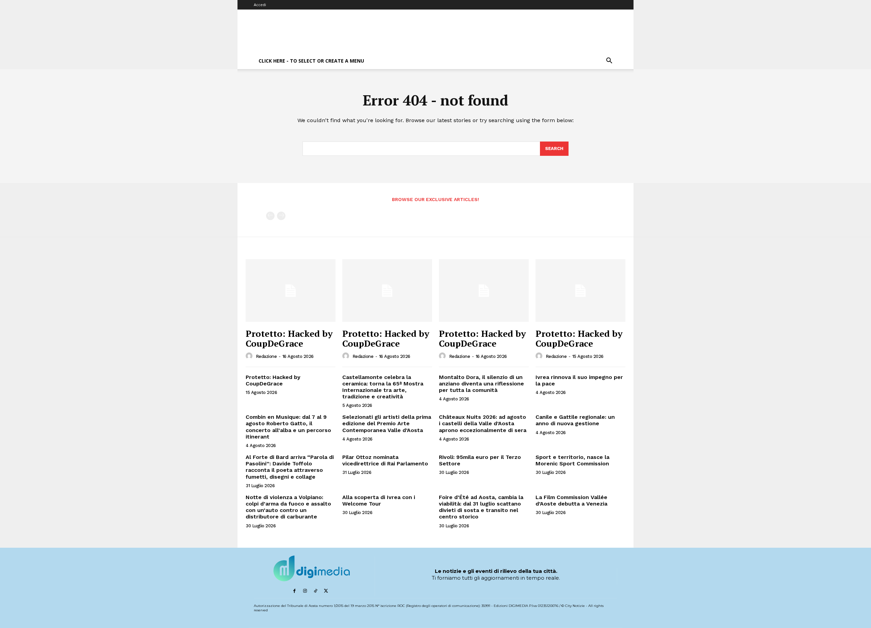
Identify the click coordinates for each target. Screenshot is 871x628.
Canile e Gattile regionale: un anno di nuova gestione (575, 420)
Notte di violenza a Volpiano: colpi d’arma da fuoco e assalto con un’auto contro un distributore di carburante (288, 507)
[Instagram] (305, 591)
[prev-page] (270, 216)
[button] (609, 61)
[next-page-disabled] (281, 216)
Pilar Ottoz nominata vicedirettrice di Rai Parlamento (385, 460)
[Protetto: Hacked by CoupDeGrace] (290, 290)
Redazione (266, 356)
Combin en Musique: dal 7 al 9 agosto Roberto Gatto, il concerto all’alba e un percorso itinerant (288, 427)
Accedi (260, 4)
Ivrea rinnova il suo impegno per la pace (579, 380)
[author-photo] (250, 356)
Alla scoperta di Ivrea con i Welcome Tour (378, 500)
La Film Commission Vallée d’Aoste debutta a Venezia (571, 500)
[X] (326, 591)
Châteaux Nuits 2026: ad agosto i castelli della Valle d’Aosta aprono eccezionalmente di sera (482, 423)
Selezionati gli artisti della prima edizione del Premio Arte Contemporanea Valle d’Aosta (386, 423)
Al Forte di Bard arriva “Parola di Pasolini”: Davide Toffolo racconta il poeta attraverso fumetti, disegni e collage (290, 467)
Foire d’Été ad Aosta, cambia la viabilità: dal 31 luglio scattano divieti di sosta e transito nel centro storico (481, 507)
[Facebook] (294, 591)
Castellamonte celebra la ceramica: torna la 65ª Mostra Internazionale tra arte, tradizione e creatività (382, 387)
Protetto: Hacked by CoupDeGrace (289, 338)
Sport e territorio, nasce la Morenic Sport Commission (572, 460)
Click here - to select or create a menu (311, 60)
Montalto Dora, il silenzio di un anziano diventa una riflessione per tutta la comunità (481, 383)
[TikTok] (315, 591)
